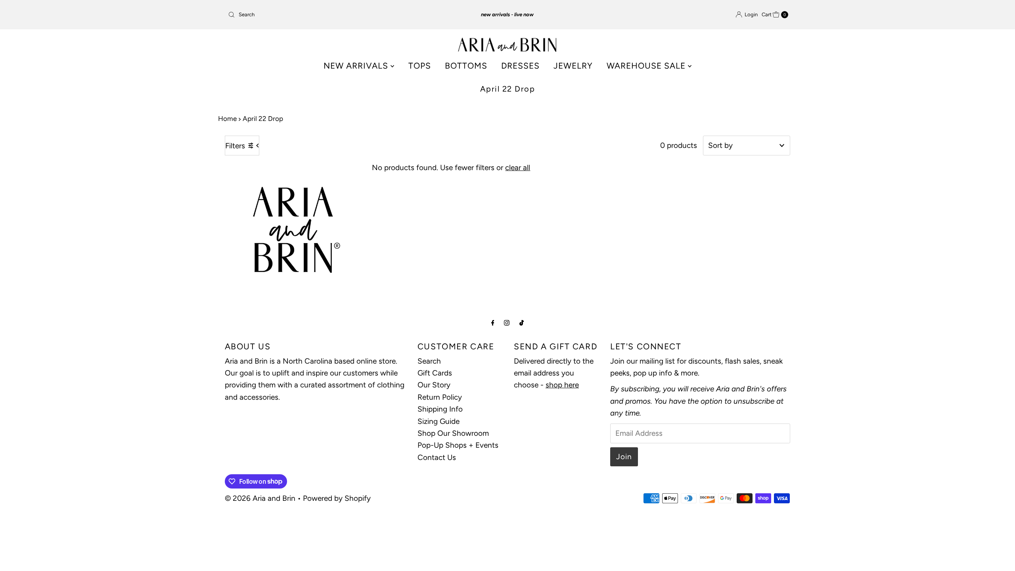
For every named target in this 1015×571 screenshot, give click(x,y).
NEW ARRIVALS (357, 66)
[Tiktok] (521, 323)
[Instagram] (506, 323)
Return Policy (439, 397)
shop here (562, 384)
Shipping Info (440, 409)
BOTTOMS (466, 66)
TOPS (419, 66)
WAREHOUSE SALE (647, 66)
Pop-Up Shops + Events (457, 445)
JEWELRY (573, 66)
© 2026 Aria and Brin (260, 498)
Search (429, 361)
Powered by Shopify (337, 498)
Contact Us (436, 457)
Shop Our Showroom (453, 433)
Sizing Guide (438, 421)
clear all (517, 167)
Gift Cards (434, 372)
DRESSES (520, 66)
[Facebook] (492, 323)
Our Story (433, 384)
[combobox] (317, 15)
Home (227, 119)
